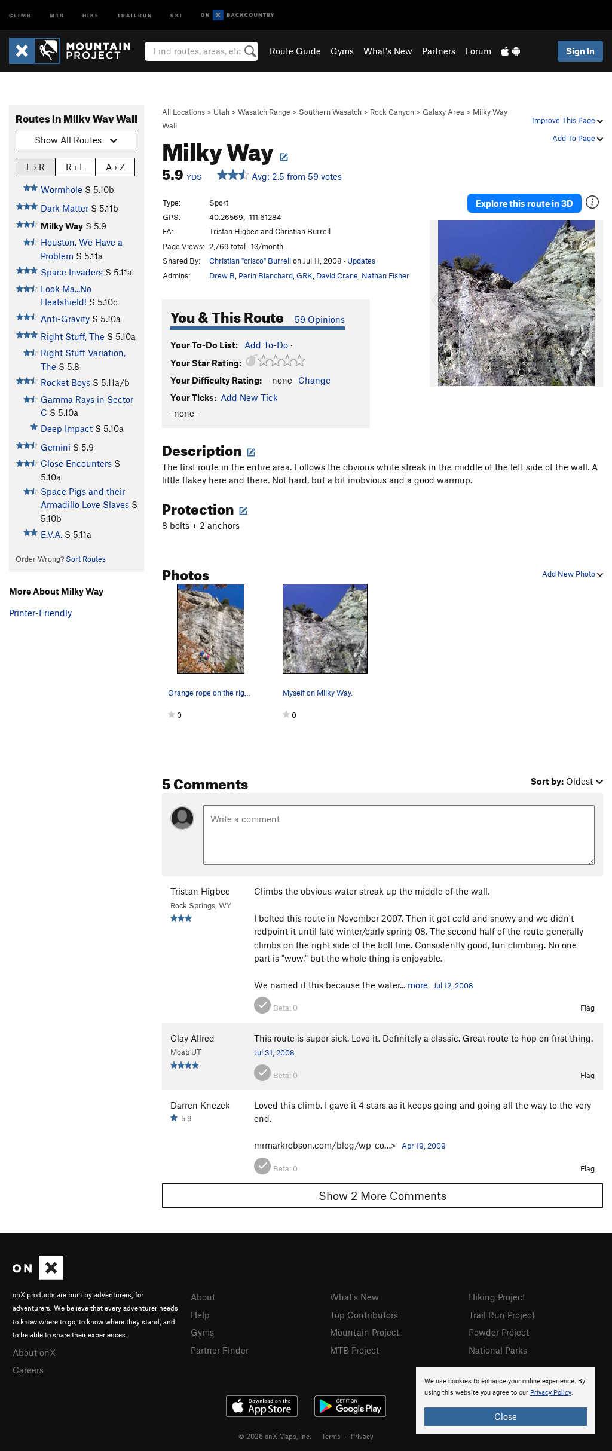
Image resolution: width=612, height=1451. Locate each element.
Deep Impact (67, 428)
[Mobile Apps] (510, 50)
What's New (387, 50)
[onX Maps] (38, 1276)
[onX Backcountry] (237, 15)
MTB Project (354, 1350)
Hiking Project (497, 1296)
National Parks (498, 1350)
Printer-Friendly (40, 612)
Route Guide (295, 50)
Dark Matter (64, 208)
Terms (331, 1436)
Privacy (362, 1436)
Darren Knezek (200, 1105)
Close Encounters (76, 463)
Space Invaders (72, 272)
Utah (221, 112)
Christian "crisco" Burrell (250, 260)
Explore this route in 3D (524, 203)
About (203, 1296)
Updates (361, 260)
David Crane (337, 275)
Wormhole (61, 189)
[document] (505, 1401)
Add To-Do (266, 344)
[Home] (75, 51)
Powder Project (499, 1332)
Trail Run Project (502, 1314)
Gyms (342, 50)
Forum (478, 50)
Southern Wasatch (330, 112)
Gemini (56, 447)
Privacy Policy (550, 1393)
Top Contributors (364, 1314)
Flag (587, 1007)
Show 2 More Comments (382, 1195)
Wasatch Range (264, 112)
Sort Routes (86, 559)
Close (505, 1416)
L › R (35, 166)
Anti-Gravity (65, 318)
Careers (28, 1369)
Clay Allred (192, 1038)
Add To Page (574, 138)
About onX (34, 1352)
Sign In (580, 50)
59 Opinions (320, 319)
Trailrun (134, 15)
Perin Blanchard (265, 275)
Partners (438, 50)
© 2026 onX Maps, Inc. (274, 1436)
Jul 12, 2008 (453, 985)
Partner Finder (220, 1350)
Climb (20, 15)
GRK (304, 275)
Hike (90, 15)
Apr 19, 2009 (424, 1145)
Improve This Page (564, 120)
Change (314, 380)
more (418, 984)
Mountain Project (364, 1332)
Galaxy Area (443, 112)
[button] (442, 303)
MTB (57, 15)
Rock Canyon (392, 112)
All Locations (183, 112)
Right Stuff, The (73, 336)
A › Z (115, 166)
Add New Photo (569, 573)
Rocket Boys (65, 382)
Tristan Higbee (200, 891)
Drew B (222, 275)
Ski (176, 15)
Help (200, 1314)
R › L (75, 166)
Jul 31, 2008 (274, 1052)
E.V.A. (51, 534)
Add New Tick (249, 397)
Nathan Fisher (385, 275)
